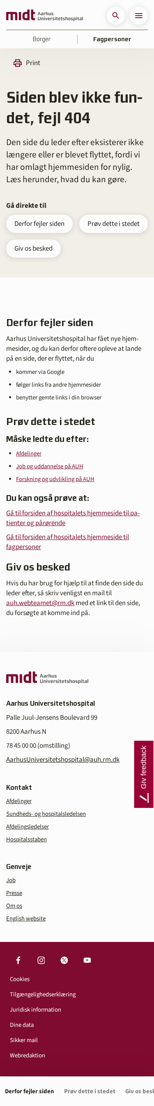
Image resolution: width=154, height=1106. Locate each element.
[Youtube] (87, 960)
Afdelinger (28, 453)
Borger (42, 39)
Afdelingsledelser (27, 826)
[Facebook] (18, 960)
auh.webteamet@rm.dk (40, 603)
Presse (14, 893)
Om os (14, 906)
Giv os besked (33, 249)
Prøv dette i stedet (113, 224)
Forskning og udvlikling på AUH (55, 479)
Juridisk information (35, 1009)
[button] (115, 15)
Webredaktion (27, 1055)
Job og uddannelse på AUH (49, 466)
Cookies (20, 979)
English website (26, 918)
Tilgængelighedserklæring (43, 994)
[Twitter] (64, 960)
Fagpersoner (112, 39)
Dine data (22, 1025)
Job (11, 880)
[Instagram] (41, 960)
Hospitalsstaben (26, 839)
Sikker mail (24, 1040)
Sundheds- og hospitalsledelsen (46, 814)
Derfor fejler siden (39, 224)
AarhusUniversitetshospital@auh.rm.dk (63, 760)
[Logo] (44, 16)
